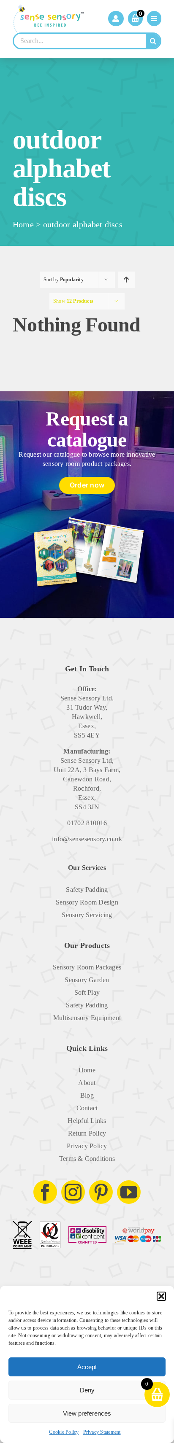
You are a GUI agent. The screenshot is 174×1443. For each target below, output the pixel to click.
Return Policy (87, 1133)
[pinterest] (101, 1192)
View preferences (87, 1413)
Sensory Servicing (87, 914)
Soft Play (87, 992)
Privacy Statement (102, 1432)
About (86, 1082)
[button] (161, 1296)
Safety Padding (87, 889)
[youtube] (129, 1192)
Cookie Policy (64, 1432)
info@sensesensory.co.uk (87, 839)
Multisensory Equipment (87, 1017)
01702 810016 (87, 822)
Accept (87, 1366)
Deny (87, 1390)
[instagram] (73, 1192)
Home (23, 224)
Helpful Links (87, 1120)
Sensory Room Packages (87, 967)
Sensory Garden (87, 979)
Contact (87, 1108)
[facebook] (45, 1192)
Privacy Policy (87, 1146)
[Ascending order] (126, 280)
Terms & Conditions (87, 1158)
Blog (87, 1095)
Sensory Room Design (87, 902)
